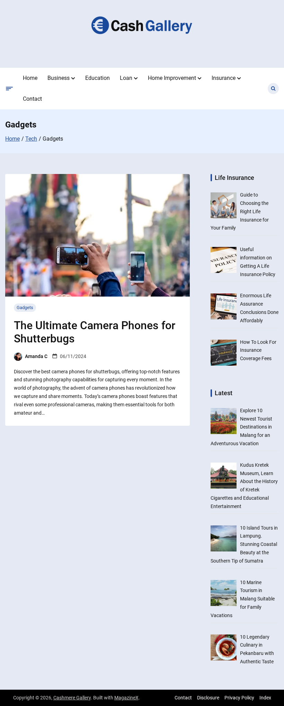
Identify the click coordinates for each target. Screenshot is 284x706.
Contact (32, 98)
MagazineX (126, 697)
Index (265, 697)
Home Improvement (172, 78)
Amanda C (36, 356)
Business (58, 78)
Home (30, 78)
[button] (73, 78)
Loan (126, 78)
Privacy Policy (239, 697)
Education (97, 78)
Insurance (224, 78)
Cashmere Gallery (72, 697)
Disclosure (208, 697)
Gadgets (25, 307)
